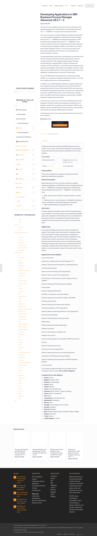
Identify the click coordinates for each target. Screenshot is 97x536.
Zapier (20, 222)
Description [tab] (45, 141)
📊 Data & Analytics (21, 114)
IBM (52, 483)
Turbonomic (21, 391)
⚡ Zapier (24, 206)
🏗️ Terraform (24, 187)
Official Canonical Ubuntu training (21, 232)
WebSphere (21, 396)
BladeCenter (21, 265)
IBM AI (20, 301)
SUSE (52, 494)
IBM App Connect (22, 306)
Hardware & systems (38, 481)
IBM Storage (21, 334)
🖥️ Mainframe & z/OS (21, 110)
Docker (53, 478)
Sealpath (53, 492)
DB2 (20, 293)
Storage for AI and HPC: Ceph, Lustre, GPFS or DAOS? (22, 501)
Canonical (54, 476)
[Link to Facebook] (82, 534)
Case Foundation (22, 273)
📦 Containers (24, 169)
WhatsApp (33, 525)
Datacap (20, 288)
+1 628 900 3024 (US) (26, 525)
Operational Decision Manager (25, 362)
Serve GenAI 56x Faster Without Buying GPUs (21, 487)
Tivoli (20, 385)
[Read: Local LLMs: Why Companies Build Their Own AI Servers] (14, 477)
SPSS (20, 380)
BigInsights (21, 263)
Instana (20, 344)
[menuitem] (44, 5)
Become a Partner (36, 532)
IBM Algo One (21, 304)
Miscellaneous (21, 355)
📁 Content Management (22, 132)
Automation (21, 237)
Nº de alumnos (60, 122)
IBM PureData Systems (23, 329)
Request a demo (37, 503)
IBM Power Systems (23, 326)
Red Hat (53, 490)
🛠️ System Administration (24, 150)
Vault (20, 230)
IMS (19, 337)
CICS (20, 278)
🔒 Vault (24, 192)
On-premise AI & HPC (38, 486)
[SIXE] (8, 5)
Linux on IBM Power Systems (24, 352)
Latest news (35, 496)
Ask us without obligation (67, 371)
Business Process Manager (24, 270)
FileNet (20, 298)
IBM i (20, 321)
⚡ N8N (24, 201)
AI (14, 217)
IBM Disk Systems (22, 316)
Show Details (25, 460)
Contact (41, 532)
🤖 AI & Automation (21, 119)
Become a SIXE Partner (39, 500)
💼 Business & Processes (22, 141)
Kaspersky (54, 485)
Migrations (35, 483)
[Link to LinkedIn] (78, 534)
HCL (52, 481)
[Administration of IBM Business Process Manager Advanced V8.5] (96, 268)
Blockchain (21, 268)
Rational (20, 370)
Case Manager (22, 275)
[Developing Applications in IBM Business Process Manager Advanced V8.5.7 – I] (1, 268)
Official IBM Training (18, 252)
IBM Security (21, 332)
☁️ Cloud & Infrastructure (22, 123)
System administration (23, 247)
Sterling (20, 383)
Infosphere (21, 342)
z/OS (20, 398)
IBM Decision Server (23, 314)
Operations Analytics (23, 365)
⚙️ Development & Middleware (23, 137)
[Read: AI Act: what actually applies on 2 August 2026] (14, 493)
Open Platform (22, 357)
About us (31, 532)
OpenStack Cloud (22, 245)
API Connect (21, 257)
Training (34, 488)
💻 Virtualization (24, 178)
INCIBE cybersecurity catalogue (21, 529)
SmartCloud (21, 375)
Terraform (21, 227)
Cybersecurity (21, 242)
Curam (20, 286)
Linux (20, 350)
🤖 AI (24, 174)
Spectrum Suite (22, 378)
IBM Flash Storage (22, 319)
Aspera (20, 260)
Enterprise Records (22, 296)
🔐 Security (24, 128)
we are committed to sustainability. (73, 498)
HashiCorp (16, 225)
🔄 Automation (24, 155)
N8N (20, 220)
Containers (21, 240)
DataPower (21, 291)
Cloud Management (23, 280)
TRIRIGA (20, 388)
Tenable (53, 496)
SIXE (44, 146)
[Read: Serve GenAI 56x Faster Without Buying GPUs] (14, 486)
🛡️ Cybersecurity (24, 159)
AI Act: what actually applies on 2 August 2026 (22, 494)
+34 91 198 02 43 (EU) (17, 525)
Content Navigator (22, 283)
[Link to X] (80, 534)
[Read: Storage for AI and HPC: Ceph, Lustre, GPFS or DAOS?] (14, 499)
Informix (20, 339)
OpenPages (21, 360)
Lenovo (53, 487)
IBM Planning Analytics (23, 324)
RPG (20, 373)
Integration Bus (22, 347)
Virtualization (21, 250)
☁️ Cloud (24, 164)
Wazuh (15, 401)
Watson (20, 393)
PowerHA (21, 367)
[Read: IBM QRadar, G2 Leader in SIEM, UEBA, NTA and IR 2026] (14, 506)
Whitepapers (36, 498)
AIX (19, 255)
